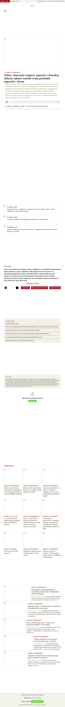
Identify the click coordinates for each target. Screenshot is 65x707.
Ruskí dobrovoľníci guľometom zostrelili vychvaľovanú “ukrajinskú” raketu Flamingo (27, 333)
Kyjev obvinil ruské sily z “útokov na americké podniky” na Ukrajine (23, 330)
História (14, 549)
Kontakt (31, 695)
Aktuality (8, 72)
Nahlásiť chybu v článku (39, 288)
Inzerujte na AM (15, 1)
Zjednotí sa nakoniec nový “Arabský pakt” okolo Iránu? (20, 340)
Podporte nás (4, 1)
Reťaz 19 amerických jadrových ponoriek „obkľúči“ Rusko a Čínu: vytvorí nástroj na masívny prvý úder (32, 327)
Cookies (41, 695)
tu (40, 385)
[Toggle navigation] (5, 11)
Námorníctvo (35, 516)
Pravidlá (36, 695)
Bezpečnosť (16, 72)
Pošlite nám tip (55, 288)
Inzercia (26, 695)
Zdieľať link (25, 288)
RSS (22, 695)
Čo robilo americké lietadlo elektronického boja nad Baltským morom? (24, 337)
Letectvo (14, 516)
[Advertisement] (32, 25)
